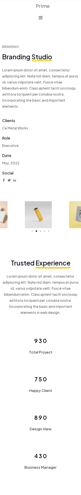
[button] (32, 231)
